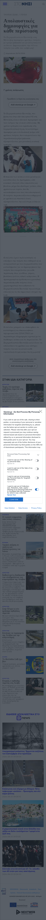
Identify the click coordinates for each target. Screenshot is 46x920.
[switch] (37, 460)
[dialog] (23, 460)
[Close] (41, 412)
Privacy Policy (36, 508)
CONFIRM (14, 499)
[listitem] (23, 455)
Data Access (23, 508)
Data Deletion (10, 508)
